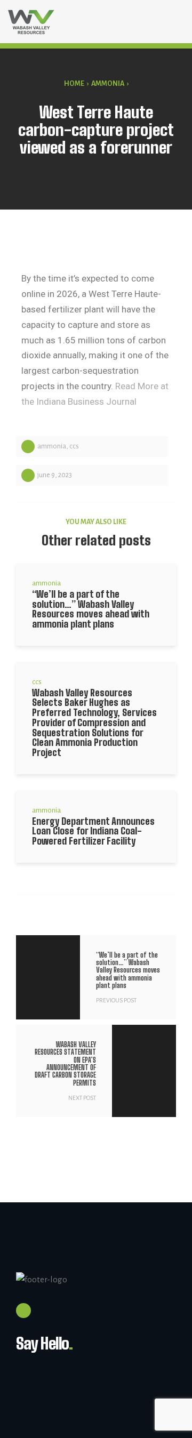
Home (74, 83)
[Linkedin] (23, 1310)
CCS (74, 446)
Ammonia (107, 83)
